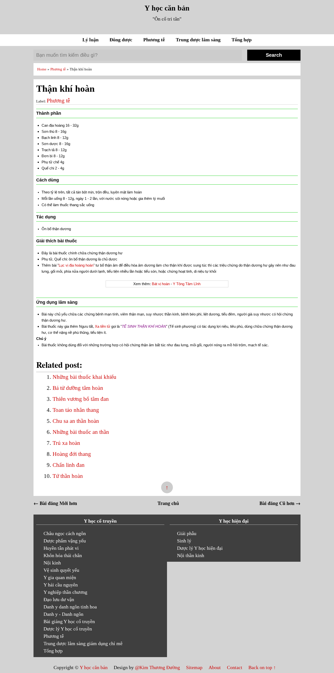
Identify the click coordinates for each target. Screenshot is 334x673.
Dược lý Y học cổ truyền (68, 628)
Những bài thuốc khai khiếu (84, 377)
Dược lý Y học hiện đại (200, 548)
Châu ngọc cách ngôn (65, 533)
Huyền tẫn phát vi (61, 548)
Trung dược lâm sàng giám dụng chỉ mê (83, 643)
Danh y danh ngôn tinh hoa (70, 606)
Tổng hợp (242, 39)
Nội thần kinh (190, 555)
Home (42, 69)
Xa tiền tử (102, 326)
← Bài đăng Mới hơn (55, 503)
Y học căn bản (167, 8)
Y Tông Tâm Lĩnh (186, 284)
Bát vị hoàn (161, 284)
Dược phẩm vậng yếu (65, 540)
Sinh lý (184, 540)
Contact (234, 667)
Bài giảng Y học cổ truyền (69, 621)
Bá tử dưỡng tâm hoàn (78, 388)
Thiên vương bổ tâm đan (81, 399)
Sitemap (195, 667)
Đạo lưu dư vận (59, 599)
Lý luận (91, 39)
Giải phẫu (186, 533)
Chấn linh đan (69, 465)
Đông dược (122, 39)
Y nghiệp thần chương (65, 592)
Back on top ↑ (262, 667)
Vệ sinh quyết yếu (61, 570)
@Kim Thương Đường (158, 667)
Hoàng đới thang (72, 454)
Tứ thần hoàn (68, 476)
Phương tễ (154, 39)
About (215, 667)
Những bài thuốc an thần (81, 432)
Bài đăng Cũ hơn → (280, 503)
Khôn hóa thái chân (63, 555)
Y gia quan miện (60, 577)
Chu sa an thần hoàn (76, 421)
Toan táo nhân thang (76, 410)
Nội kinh (52, 562)
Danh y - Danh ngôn (63, 614)
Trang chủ (168, 503)
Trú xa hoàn (66, 443)
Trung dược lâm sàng (199, 39)
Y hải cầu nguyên (61, 584)
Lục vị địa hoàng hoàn (76, 265)
